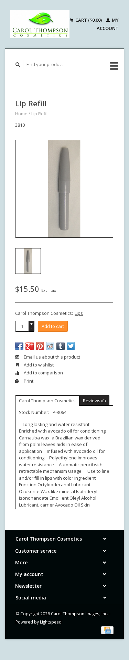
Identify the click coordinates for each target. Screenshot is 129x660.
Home (21, 113)
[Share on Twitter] (71, 346)
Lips (79, 313)
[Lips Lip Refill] (64, 188)
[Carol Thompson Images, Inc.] (39, 24)
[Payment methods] (107, 630)
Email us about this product (51, 357)
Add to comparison (43, 373)
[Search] (18, 65)
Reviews (94, 400)
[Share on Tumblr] (60, 346)
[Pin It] (40, 346)
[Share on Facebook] (19, 346)
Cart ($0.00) (88, 20)
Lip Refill (40, 113)
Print (28, 381)
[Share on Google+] (29, 346)
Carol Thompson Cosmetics (47, 400)
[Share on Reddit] (50, 346)
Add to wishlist (38, 365)
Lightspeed (51, 622)
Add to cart (53, 326)
